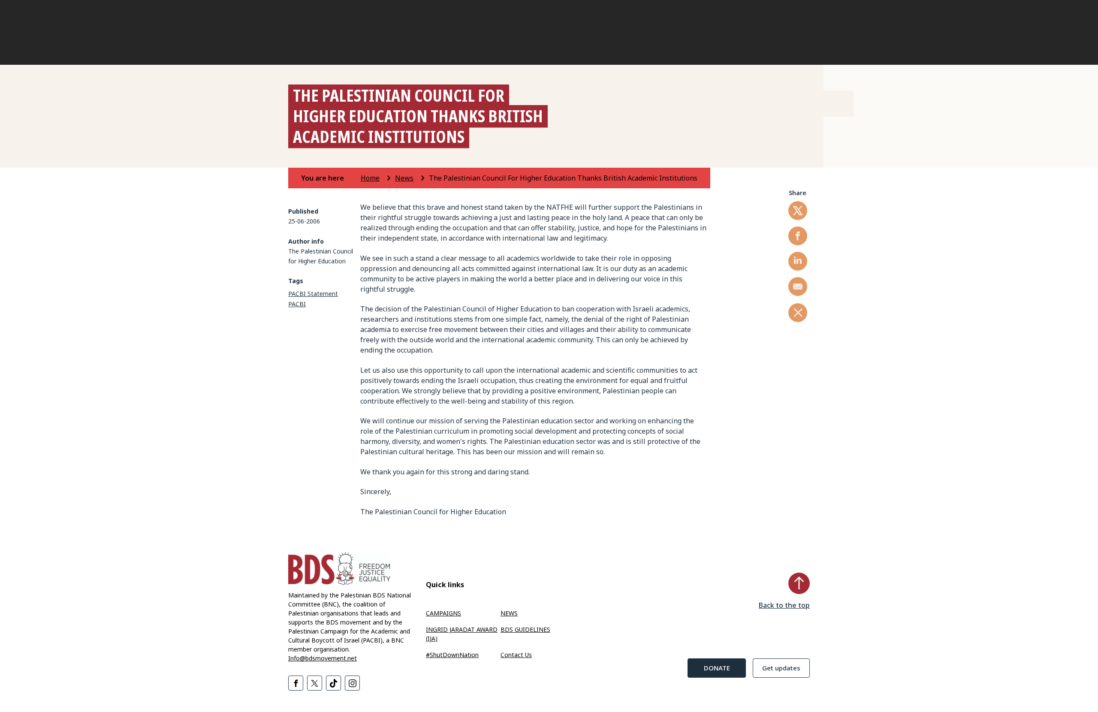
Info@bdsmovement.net (322, 658)
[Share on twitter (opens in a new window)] (797, 210)
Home (370, 178)
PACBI (297, 304)
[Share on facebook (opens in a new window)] (797, 235)
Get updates (781, 668)
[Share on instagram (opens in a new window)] (352, 683)
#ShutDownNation (452, 655)
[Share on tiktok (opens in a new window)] (333, 683)
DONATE (717, 668)
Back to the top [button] (784, 605)
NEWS (509, 613)
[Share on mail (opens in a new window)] (797, 286)
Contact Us (516, 655)
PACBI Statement (313, 294)
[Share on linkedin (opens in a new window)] (797, 261)
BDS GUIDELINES (525, 629)
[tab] (330, 178)
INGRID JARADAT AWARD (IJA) (462, 634)
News (404, 178)
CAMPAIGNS (443, 613)
